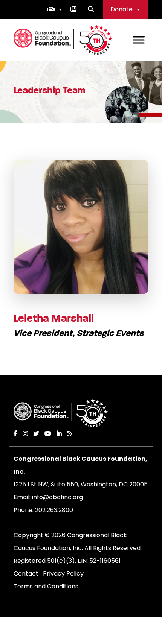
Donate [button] (121, 9)
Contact (26, 573)
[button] (55, 9)
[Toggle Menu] (139, 39)
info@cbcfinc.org (57, 497)
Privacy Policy (63, 573)
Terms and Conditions (46, 586)
